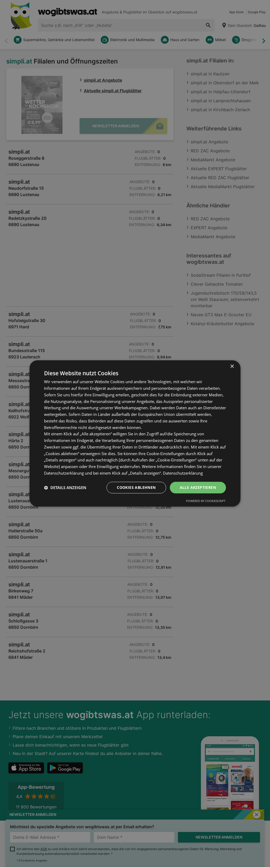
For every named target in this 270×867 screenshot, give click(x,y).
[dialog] (135, 433)
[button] (65, 487)
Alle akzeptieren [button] (198, 487)
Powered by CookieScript (205, 501)
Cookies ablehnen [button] (136, 487)
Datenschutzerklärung (183, 473)
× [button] (232, 366)
